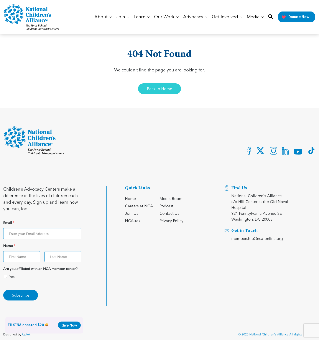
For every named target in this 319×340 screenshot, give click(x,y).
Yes (12, 276)
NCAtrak (132, 220)
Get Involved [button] (225, 17)
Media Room (171, 198)
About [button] (101, 17)
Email (8, 222)
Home (130, 198)
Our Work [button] (165, 17)
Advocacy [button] (193, 17)
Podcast (166, 206)
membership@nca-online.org (257, 238)
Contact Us (169, 213)
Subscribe (20, 295)
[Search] (270, 17)
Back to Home (159, 88)
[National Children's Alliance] (31, 17)
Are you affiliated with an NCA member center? (40, 268)
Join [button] (121, 17)
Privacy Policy (171, 220)
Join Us (131, 213)
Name (9, 245)
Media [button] (254, 17)
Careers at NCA (139, 206)
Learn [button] (140, 17)
